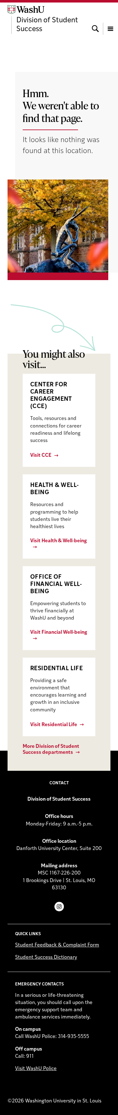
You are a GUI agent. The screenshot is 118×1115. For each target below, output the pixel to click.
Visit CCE (41, 455)
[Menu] (110, 19)
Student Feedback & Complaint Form (57, 945)
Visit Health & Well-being (58, 541)
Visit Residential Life (53, 724)
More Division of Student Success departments (51, 749)
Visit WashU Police (36, 1068)
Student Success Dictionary (46, 957)
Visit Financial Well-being (58, 632)
